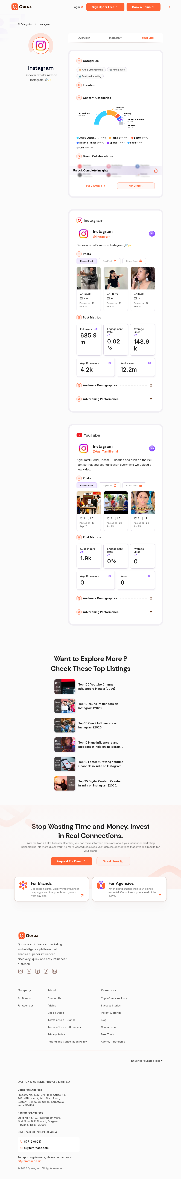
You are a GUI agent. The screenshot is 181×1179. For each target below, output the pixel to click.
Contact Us (54, 998)
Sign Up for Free (103, 7)
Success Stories (111, 1005)
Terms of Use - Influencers (64, 1027)
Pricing (52, 1005)
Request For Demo (69, 861)
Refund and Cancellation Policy (67, 1041)
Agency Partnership (113, 1041)
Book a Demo (141, 7)
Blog (103, 1019)
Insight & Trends (111, 1012)
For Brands (24, 998)
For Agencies (26, 1005)
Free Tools (107, 1034)
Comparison (108, 1027)
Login (76, 7)
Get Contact (135, 185)
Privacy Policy (56, 1034)
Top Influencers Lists (114, 998)
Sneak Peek (111, 861)
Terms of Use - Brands (61, 1019)
